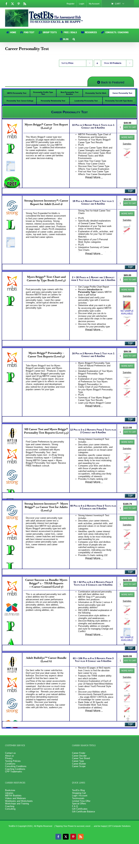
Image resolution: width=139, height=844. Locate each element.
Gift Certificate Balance (83, 811)
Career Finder (78, 753)
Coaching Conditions (15, 769)
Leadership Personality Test (86, 101)
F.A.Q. (75, 806)
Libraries (9, 793)
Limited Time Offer (81, 801)
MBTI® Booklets (13, 795)
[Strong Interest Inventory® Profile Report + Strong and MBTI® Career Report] (127, 465)
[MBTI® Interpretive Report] (127, 378)
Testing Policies (13, 761)
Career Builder (79, 763)
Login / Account (79, 795)
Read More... (94, 177)
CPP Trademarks (13, 771)
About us (9, 755)
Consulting (10, 809)
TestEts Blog (78, 790)
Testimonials (78, 798)
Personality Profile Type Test (43, 93)
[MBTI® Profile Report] (127, 318)
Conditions (10, 763)
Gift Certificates (79, 809)
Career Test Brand (81, 758)
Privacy (9, 758)
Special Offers (79, 803)
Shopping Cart (79, 793)
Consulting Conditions (15, 766)
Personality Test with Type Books (119, 101)
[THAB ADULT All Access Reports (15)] (127, 618)
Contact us (10, 753)
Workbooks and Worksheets (19, 801)
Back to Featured (112, 82)
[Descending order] (97, 63)
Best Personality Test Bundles (69, 93)
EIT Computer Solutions (120, 826)
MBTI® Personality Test (16, 93)
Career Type (78, 761)
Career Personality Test (122, 93)
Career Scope (78, 766)
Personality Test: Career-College (20, 101)
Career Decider (79, 755)
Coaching (9, 806)
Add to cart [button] (130, 127)
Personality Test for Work (95, 93)
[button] (74, 38)
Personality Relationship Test (53, 101)
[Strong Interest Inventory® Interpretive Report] (127, 226)
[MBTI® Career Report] (127, 150)
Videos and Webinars (15, 798)
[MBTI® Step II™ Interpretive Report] (127, 531)
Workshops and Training (17, 803)
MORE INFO (127, 137)
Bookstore (10, 790)
